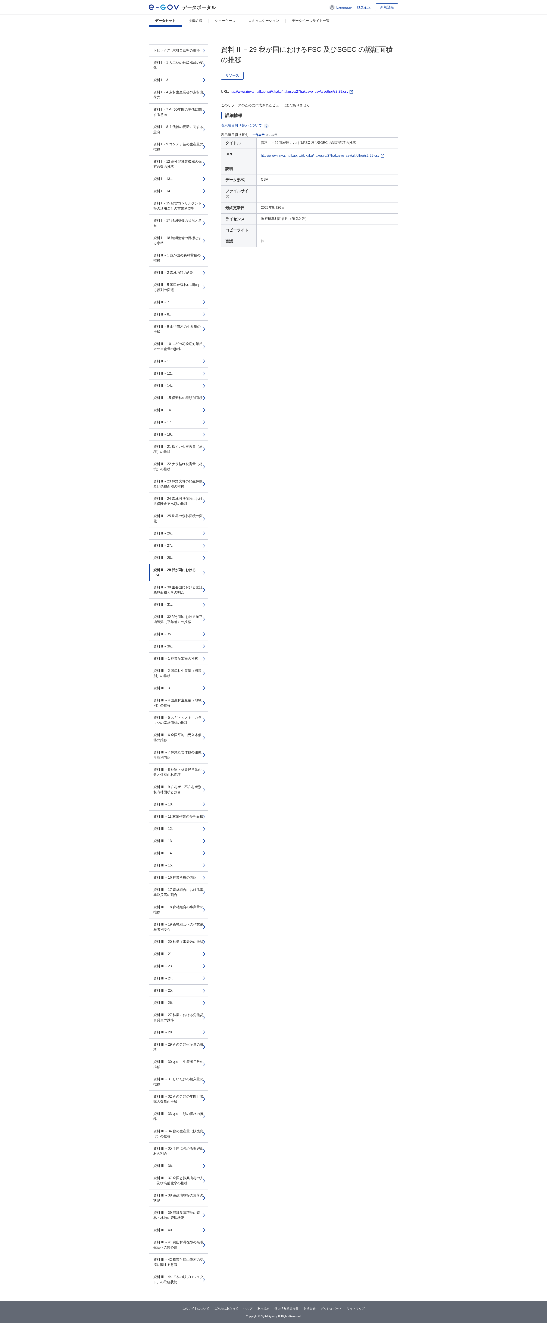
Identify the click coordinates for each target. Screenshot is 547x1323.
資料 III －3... (162, 688)
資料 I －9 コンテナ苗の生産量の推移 (178, 146)
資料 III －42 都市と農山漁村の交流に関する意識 (178, 1262)
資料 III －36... (163, 1166)
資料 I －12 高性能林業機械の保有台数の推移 (177, 164)
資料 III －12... (163, 828)
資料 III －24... (163, 978)
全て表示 (271, 135)
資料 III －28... (163, 1032)
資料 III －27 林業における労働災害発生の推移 (178, 1017)
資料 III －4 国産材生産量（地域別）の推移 (177, 702)
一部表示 (259, 135)
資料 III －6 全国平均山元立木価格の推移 (177, 737)
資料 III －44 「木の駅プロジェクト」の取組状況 (178, 1279)
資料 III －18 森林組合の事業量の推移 (178, 909)
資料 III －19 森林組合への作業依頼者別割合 (178, 927)
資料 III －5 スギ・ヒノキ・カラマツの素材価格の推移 (177, 720)
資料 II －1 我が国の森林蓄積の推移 (177, 257)
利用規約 (263, 1308)
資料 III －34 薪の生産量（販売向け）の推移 (178, 1133)
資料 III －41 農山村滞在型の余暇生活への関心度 (178, 1244)
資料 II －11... (163, 361)
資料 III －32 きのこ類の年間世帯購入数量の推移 (178, 1099)
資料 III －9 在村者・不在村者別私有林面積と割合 (177, 789)
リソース (232, 75)
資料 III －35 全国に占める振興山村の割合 (178, 1151)
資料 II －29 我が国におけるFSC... (174, 572)
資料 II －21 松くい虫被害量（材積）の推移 (178, 449)
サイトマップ (356, 1308)
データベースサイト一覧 (310, 20)
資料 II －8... (162, 314)
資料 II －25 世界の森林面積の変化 (178, 518)
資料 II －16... (163, 410)
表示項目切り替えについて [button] (241, 125)
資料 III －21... (163, 954)
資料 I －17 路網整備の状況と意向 (177, 223)
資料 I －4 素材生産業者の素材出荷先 (178, 94)
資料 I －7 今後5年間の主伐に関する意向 (177, 112)
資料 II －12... (163, 373)
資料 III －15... (163, 865)
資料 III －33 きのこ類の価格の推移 (178, 1116)
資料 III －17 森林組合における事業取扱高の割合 (178, 892)
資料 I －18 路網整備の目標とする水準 (177, 240)
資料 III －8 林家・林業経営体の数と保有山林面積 (177, 772)
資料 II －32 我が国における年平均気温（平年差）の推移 (178, 619)
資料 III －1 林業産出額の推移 (175, 658)
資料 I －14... (163, 191)
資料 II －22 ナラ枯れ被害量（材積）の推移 (178, 466)
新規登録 (387, 7)
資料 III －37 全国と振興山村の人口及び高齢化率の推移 (178, 1180)
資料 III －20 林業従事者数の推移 (178, 942)
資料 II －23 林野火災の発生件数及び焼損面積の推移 (178, 483)
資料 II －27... (163, 545)
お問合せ (310, 1308)
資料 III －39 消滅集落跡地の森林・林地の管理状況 (176, 1215)
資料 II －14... (163, 385)
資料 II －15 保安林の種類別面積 (178, 398)
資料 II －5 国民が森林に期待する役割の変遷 (177, 287)
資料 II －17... (163, 422)
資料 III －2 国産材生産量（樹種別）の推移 (177, 673)
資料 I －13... (163, 179)
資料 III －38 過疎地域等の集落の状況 (178, 1198)
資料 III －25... (163, 990)
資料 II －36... (163, 646)
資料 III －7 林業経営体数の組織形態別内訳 (177, 754)
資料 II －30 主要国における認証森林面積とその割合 (178, 589)
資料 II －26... (163, 533)
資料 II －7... (162, 302)
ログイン (364, 7)
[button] (340, 7)
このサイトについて (195, 1308)
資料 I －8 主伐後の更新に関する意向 (178, 129)
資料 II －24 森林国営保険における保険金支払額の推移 (178, 501)
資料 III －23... (163, 966)
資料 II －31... (163, 604)
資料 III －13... (163, 841)
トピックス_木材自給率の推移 (176, 50)
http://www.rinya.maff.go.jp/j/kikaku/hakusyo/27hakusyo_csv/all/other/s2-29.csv (289, 91)
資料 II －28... (163, 558)
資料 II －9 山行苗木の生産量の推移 (177, 329)
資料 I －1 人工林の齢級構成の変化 (178, 65)
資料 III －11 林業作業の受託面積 (178, 816)
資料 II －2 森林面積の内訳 (173, 272)
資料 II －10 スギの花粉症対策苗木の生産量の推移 (178, 346)
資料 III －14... (163, 853)
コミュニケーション (263, 20)
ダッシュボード (331, 1308)
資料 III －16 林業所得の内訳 (175, 877)
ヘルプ (247, 1308)
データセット (165, 20)
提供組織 (195, 20)
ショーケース (225, 20)
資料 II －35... (163, 634)
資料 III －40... (163, 1230)
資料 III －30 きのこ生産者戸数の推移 (178, 1064)
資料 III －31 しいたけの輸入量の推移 (178, 1081)
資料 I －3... (162, 80)
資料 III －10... (163, 804)
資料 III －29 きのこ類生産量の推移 (178, 1047)
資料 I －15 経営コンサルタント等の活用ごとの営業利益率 (177, 205)
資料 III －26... (163, 1003)
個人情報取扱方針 (286, 1308)
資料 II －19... (163, 434)
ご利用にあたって (226, 1308)
